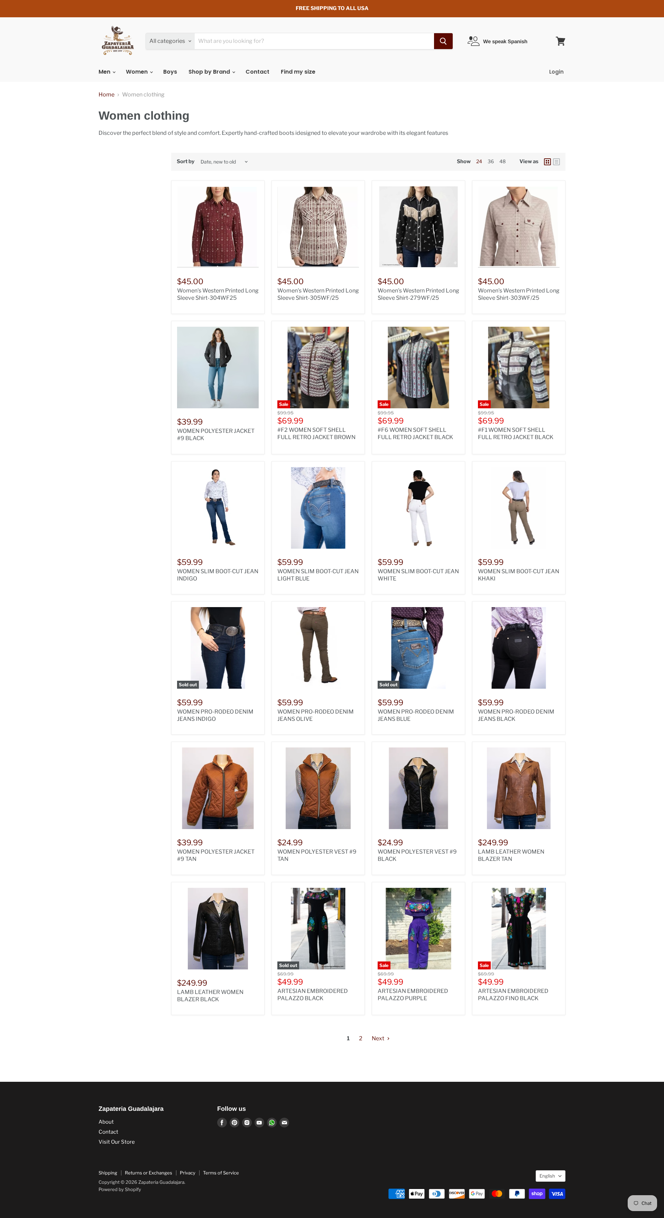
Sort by (185, 162)
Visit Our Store (117, 1142)
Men (105, 72)
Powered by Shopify (120, 1189)
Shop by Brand (209, 72)
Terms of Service (221, 1172)
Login (556, 71)
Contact (257, 72)
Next (378, 1038)
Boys (170, 72)
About (106, 1122)
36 (491, 161)
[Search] (443, 41)
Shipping (108, 1172)
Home (106, 95)
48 (502, 161)
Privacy (187, 1172)
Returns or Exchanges (148, 1172)
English (547, 1176)
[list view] (556, 161)
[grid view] (547, 161)
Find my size (298, 72)
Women (137, 72)
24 (479, 161)
